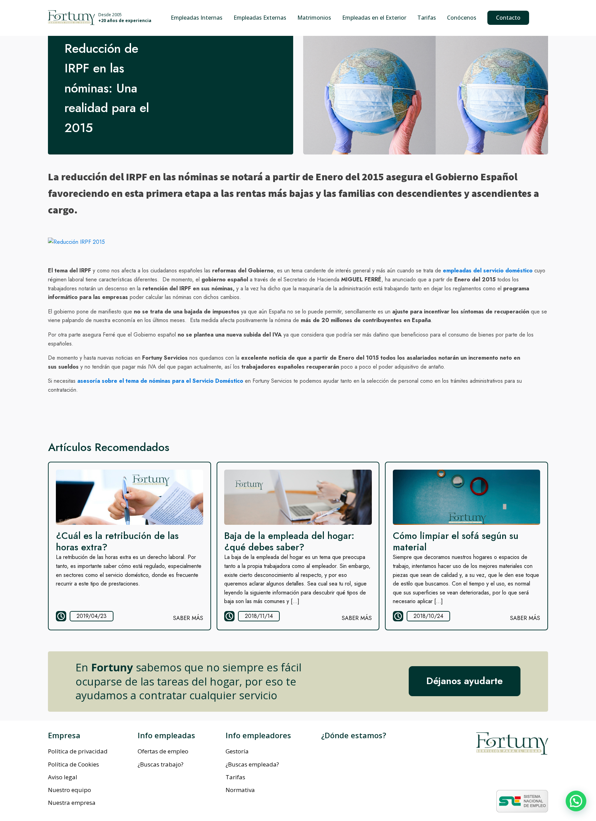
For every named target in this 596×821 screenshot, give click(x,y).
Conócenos (461, 17)
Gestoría (237, 751)
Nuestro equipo (69, 790)
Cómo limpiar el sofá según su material (455, 541)
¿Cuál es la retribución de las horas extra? (117, 541)
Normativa (240, 790)
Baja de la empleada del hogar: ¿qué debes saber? (289, 541)
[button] (576, 801)
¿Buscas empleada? (252, 764)
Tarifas (426, 17)
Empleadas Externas (260, 17)
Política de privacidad (78, 751)
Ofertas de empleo (163, 751)
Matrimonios (314, 17)
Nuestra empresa (72, 803)
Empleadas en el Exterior (374, 17)
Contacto (508, 17)
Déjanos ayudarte (464, 681)
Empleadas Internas (196, 17)
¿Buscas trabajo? (160, 764)
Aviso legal (62, 777)
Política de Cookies (73, 764)
